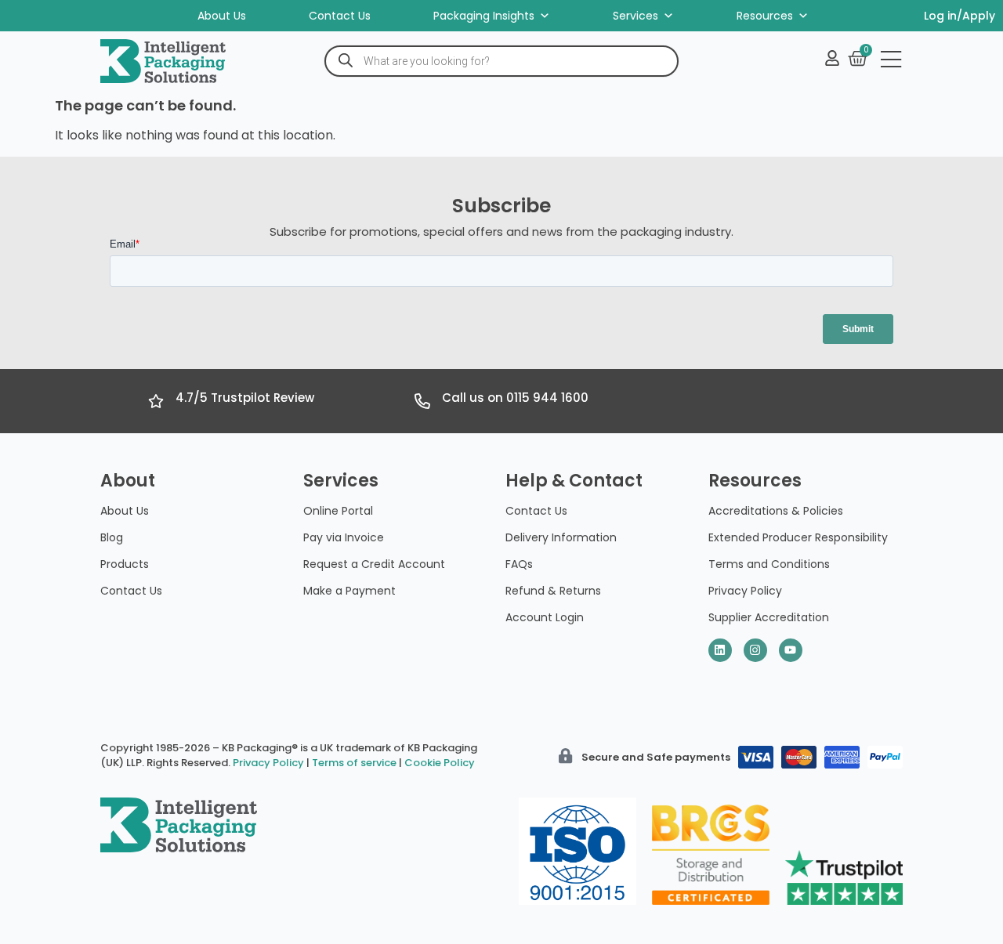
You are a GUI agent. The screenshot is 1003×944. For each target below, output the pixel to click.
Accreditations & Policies (775, 511)
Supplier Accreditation (768, 617)
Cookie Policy (439, 762)
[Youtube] (790, 650)
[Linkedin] (720, 650)
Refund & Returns (553, 591)
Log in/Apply (959, 16)
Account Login (544, 617)
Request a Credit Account (374, 564)
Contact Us (340, 16)
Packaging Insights (483, 16)
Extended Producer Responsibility (798, 537)
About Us (221, 16)
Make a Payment (349, 591)
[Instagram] (755, 650)
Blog (111, 537)
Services (635, 16)
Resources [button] (765, 16)
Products (124, 564)
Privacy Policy (745, 591)
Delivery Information (561, 537)
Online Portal (338, 511)
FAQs (519, 564)
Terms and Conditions (769, 564)
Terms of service (354, 762)
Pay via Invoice (343, 537)
